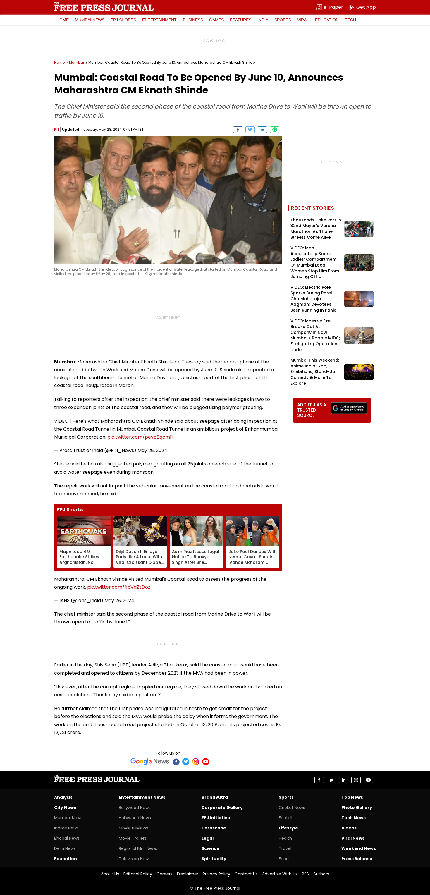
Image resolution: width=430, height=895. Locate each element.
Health (285, 838)
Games (216, 20)
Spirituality (214, 859)
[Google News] (149, 761)
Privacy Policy (216, 874)
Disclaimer (187, 874)
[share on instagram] (356, 780)
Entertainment (159, 20)
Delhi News (65, 848)
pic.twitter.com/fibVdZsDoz (118, 587)
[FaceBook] (175, 761)
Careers (164, 874)
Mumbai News (89, 20)
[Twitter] (185, 761)
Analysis (63, 797)
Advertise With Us (279, 874)
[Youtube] (205, 761)
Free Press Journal (104, 6)
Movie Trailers (133, 838)
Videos (349, 828)
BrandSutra (215, 797)
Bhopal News (67, 838)
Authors (321, 874)
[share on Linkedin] (262, 129)
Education (327, 20)
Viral (303, 20)
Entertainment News (142, 797)
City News (65, 807)
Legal (208, 838)
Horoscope (214, 828)
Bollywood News (135, 807)
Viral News (352, 838)
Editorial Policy (137, 874)
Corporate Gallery (222, 807)
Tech (350, 20)
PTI (56, 129)
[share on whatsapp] (274, 129)
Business (193, 20)
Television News (135, 859)
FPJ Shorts (123, 20)
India (262, 20)
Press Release (356, 859)
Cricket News (292, 807)
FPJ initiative (216, 818)
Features (240, 20)
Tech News (353, 818)
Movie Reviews (133, 828)
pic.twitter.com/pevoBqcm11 (140, 437)
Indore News (66, 828)
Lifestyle (288, 828)
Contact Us (246, 874)
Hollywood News (135, 818)
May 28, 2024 (152, 450)
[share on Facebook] (237, 129)
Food (284, 859)
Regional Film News (138, 848)
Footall (285, 818)
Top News (352, 797)
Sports (282, 20)
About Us (110, 874)
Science (210, 848)
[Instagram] (195, 761)
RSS (305, 874)
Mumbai (76, 62)
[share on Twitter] (250, 129)
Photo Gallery (356, 807)
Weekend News (358, 848)
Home (62, 20)
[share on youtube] (368, 780)
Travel (285, 848)
